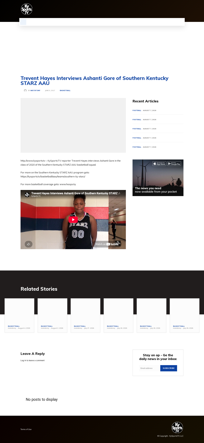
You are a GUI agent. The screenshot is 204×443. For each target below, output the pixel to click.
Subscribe (169, 368)
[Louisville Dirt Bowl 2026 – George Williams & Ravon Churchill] (151, 310)
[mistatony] (26, 90)
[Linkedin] (163, 9)
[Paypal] (172, 9)
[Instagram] (158, 9)
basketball (65, 90)
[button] (23, 22)
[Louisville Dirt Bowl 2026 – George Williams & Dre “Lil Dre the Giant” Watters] (85, 310)
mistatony (35, 90)
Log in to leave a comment (33, 360)
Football (137, 110)
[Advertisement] (102, 46)
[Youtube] (181, 9)
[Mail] (167, 9)
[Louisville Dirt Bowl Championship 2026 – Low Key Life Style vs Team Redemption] (52, 310)
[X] (177, 9)
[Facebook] (153, 9)
